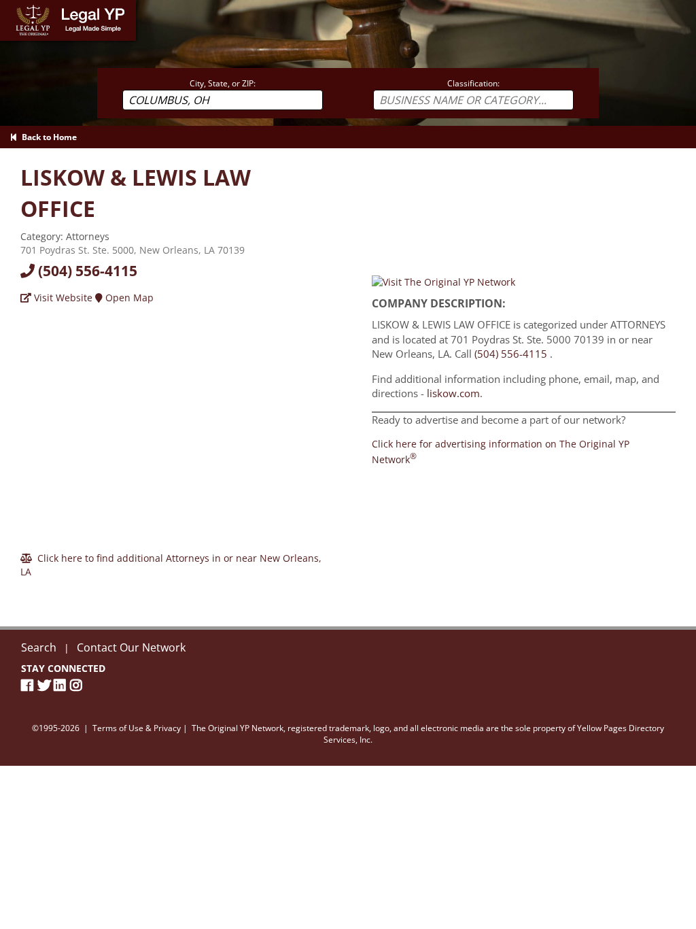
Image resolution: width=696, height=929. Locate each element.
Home (13, 6)
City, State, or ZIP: (223, 83)
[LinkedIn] (62, 685)
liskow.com (453, 393)
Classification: (473, 83)
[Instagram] (78, 685)
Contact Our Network (131, 647)
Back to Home (47, 137)
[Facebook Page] (29, 685)
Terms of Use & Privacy (136, 728)
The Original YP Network (237, 728)
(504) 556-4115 (86, 270)
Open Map (128, 297)
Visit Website (61, 297)
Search (38, 647)
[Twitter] (45, 685)
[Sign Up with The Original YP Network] (443, 280)
